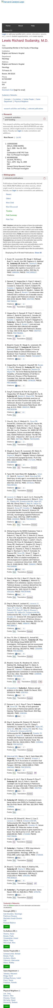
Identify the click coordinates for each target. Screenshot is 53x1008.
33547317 (37, 331)
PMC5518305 (34, 439)
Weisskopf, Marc (9, 943)
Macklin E (21, 396)
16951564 (26, 876)
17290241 (10, 807)
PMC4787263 (12, 485)
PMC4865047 (12, 462)
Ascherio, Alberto (9, 958)
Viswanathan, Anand (10, 938)
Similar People (28, 99)
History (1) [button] (8, 30)
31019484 (21, 356)
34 (23, 488)
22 (23, 304)
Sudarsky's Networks (9, 95)
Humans (29, 307)
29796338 (31, 380)
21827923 (24, 692)
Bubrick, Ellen (8, 996)
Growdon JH (27, 508)
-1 (23, 716)
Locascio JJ (11, 497)
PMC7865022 (12, 301)
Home (8, 26)
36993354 (15, 272)
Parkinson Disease (10, 916)
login (19, 131)
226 (23, 839)
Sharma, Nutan (8, 934)
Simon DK (33, 421)
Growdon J (11, 288)
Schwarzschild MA (26, 501)
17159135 (39, 855)
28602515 (25, 407)
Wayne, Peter (8, 940)
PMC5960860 (12, 383)
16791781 (37, 892)
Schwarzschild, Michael (11, 954)
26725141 (30, 483)
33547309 (30, 299)
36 (23, 653)
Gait (4, 920)
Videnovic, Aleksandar (11, 960)
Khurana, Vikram (9, 998)
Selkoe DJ (37, 504)
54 (23, 522)
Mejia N (26, 610)
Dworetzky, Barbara (10, 1002)
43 (23, 679)
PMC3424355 (18, 651)
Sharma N (32, 263)
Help (33, 26)
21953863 (39, 742)
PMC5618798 (12, 409)
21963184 (23, 713)
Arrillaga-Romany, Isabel (12, 978)
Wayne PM (11, 372)
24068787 (26, 623)
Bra (14, 524)
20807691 (10, 767)
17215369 (26, 834)
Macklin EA (36, 369)
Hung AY (20, 610)
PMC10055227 (31, 272)
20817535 (38, 788)
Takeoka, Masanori (10, 974)
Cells (40, 681)
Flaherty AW (14, 501)
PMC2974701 (26, 767)
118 (23, 569)
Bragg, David (8, 976)
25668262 (32, 564)
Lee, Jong (6, 993)
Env (14, 773)
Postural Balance (9, 923)
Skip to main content (10, 3)
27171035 (31, 460)
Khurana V (33, 610)
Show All (38, 253)
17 (23, 747)
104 (23, 412)
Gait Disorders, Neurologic (12, 914)
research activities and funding (15, 109)
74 (23, 628)
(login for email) (19, 90)
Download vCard (8, 90)
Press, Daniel (8, 980)
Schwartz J (36, 758)
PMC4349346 (12, 566)
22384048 (37, 674)
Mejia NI (29, 504)
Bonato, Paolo (8, 936)
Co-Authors (17, 99)
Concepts (7, 99)
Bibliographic (9, 175)
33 (23, 385)
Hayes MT (37, 501)
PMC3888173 (12, 626)
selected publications (35, 109)
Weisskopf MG (35, 476)
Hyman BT (18, 508)
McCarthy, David (9, 1000)
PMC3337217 (18, 744)
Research (8, 114)
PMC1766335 (12, 836)
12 (23, 336)
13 (23, 442)
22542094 (38, 649)
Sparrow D (20, 476)
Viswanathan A (12, 688)
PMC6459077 (37, 356)
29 (23, 695)
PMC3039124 (12, 878)
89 (23, 770)
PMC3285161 (18, 676)
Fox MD (10, 369)
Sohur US (18, 608)
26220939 (15, 519)
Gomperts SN (12, 612)
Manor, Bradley (8, 962)
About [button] (20, 26)
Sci (14, 307)
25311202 (10, 592)
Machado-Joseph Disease (12, 918)
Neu (14, 415)
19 (23, 465)
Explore (7, 926)
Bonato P (25, 292)
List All (18, 137)
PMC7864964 (18, 333)
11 (23, 359)
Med (14, 467)
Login (4, 34)
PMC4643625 (31, 519)
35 (23, 791)
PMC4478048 (26, 592)
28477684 (19, 439)
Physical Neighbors (21, 101)
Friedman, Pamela (10, 982)
